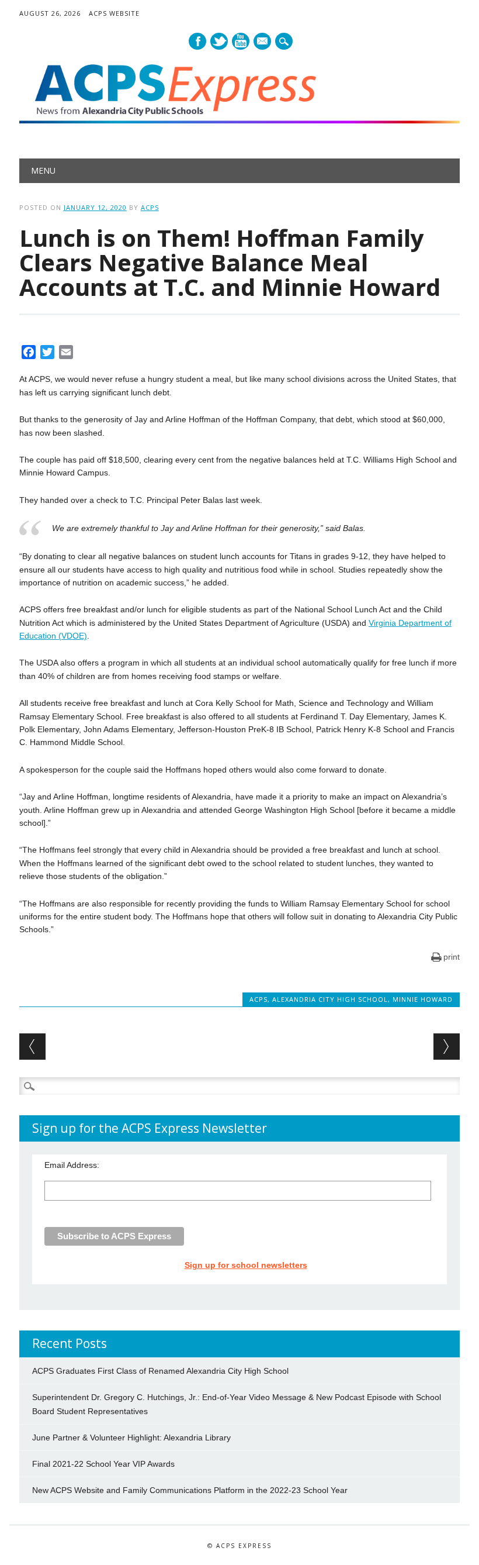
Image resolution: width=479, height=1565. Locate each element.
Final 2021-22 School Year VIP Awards (103, 1464)
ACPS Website (114, 13)
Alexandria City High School (330, 999)
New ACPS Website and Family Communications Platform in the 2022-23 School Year (190, 1490)
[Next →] (446, 1046)
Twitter (219, 41)
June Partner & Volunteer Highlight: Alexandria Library (131, 1437)
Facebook (197, 41)
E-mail (263, 42)
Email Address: (71, 1165)
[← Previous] (32, 1046)
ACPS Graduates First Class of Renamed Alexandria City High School (160, 1371)
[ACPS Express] (239, 120)
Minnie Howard (423, 999)
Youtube (240, 41)
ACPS (150, 207)
